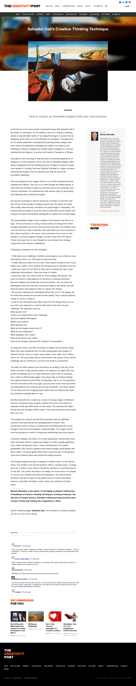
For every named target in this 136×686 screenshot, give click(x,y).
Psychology (71, 14)
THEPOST (14, 654)
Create (100, 666)
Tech (48, 14)
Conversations (68, 6)
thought (31, 535)
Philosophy (58, 14)
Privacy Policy (17, 678)
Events (80, 6)
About (88, 6)
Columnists (98, 6)
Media (57, 6)
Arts (18, 14)
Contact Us (7, 678)
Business (83, 14)
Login (127, 6)
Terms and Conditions (31, 678)
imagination (66, 532)
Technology (36, 666)
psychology (15, 535)
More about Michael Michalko (109, 211)
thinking (23, 535)
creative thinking (36, 532)
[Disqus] (46, 568)
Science (39, 14)
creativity (47, 532)
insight (74, 532)
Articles (49, 6)
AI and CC (116, 14)
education (56, 532)
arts (19, 532)
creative (26, 532)
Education (94, 14)
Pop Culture (28, 14)
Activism (106, 14)
